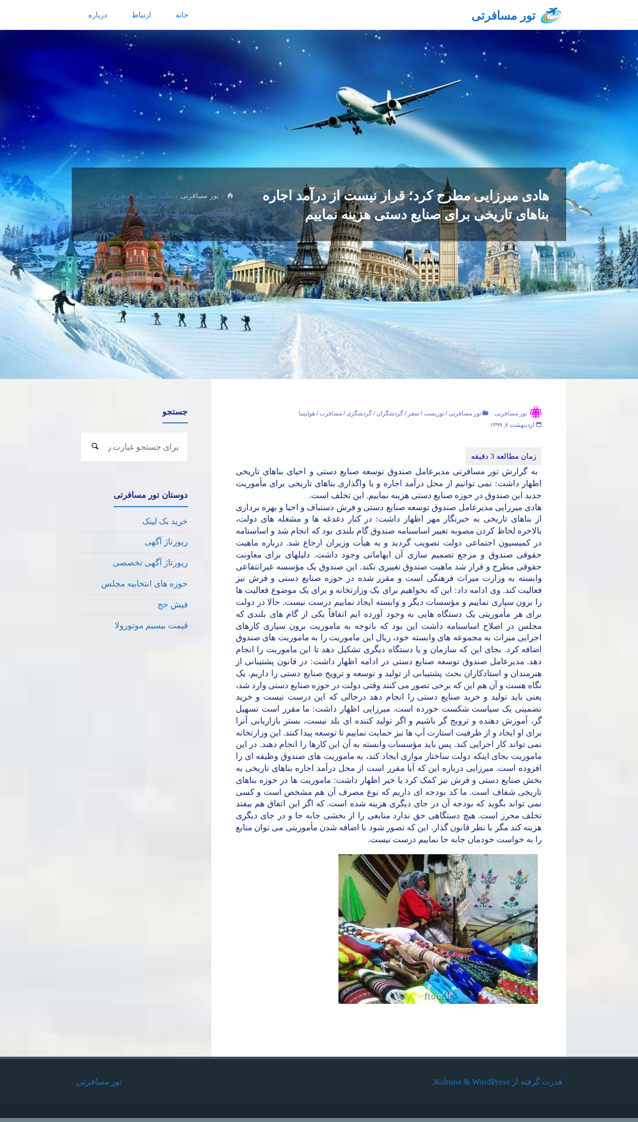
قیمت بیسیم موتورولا (151, 625)
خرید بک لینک (165, 521)
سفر (413, 413)
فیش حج (173, 604)
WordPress (491, 1082)
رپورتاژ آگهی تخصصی (150, 562)
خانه (181, 14)
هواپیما (307, 413)
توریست (434, 413)
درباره (97, 14)
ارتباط (141, 14)
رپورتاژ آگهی (166, 542)
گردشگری (359, 413)
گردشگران (389, 413)
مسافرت (330, 413)
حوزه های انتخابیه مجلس (144, 583)
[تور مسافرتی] (551, 14)
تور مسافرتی (504, 15)
